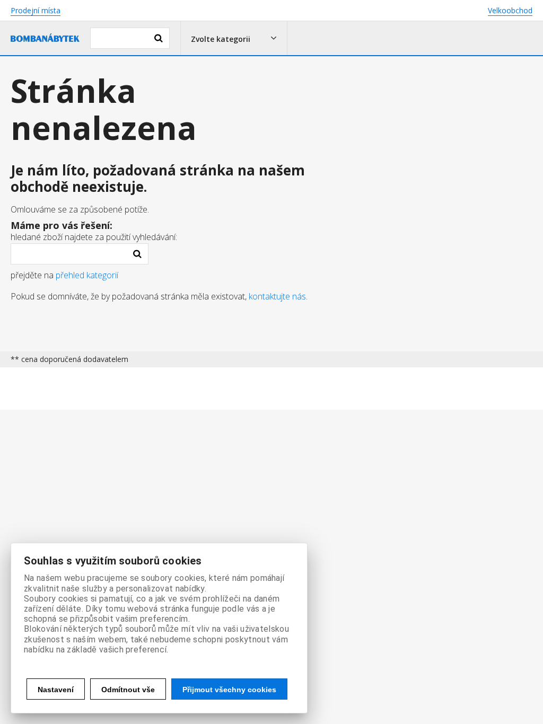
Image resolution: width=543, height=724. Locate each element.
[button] (234, 38)
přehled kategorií (87, 275)
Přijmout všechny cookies (229, 689)
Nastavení (56, 689)
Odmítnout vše (128, 689)
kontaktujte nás (277, 296)
